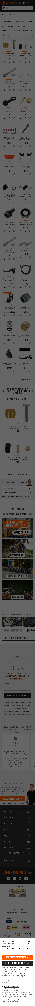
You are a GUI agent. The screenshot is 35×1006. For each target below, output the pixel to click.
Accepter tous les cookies (16, 957)
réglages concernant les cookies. (17, 949)
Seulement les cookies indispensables (18, 963)
